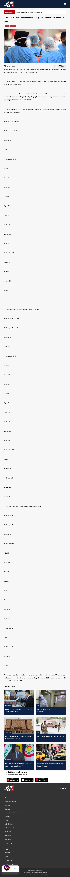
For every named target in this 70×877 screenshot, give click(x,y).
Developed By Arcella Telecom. (35, 870)
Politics (7, 26)
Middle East (9, 824)
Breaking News (9, 12)
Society (7, 816)
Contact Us (8, 860)
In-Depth (8, 831)
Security (7, 809)
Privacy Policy (44, 875)
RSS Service (9, 864)
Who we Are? (25, 875)
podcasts (8, 839)
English (7, 853)
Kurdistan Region (10, 801)
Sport (7, 820)
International (9, 828)
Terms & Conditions (34, 875)
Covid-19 (13, 26)
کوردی (7, 857)
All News (8, 835)
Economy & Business (12, 813)
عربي (6, 849)
